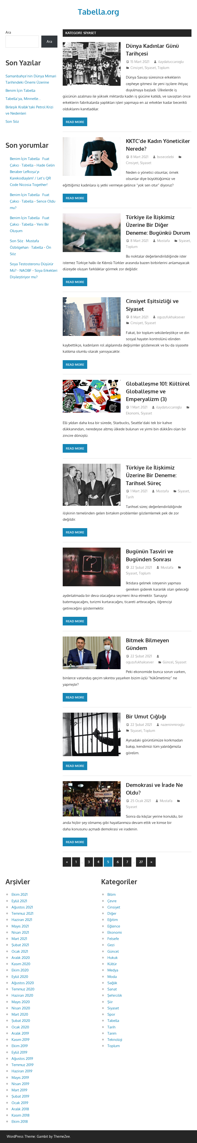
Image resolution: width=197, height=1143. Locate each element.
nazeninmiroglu (173, 725)
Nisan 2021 (20, 932)
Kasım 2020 (21, 964)
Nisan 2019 (20, 1083)
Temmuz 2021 (22, 913)
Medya (112, 970)
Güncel (168, 662)
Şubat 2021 (20, 945)
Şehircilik (114, 995)
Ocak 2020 (20, 1027)
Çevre (112, 901)
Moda (112, 976)
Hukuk (112, 957)
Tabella (113, 1020)
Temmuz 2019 (23, 1065)
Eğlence (113, 926)
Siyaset (150, 68)
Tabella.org (98, 12)
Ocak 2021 (20, 951)
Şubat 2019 (20, 1096)
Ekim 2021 (20, 894)
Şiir (110, 1002)
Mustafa (163, 241)
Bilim (111, 894)
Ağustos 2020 (23, 983)
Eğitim (112, 919)
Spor (111, 1014)
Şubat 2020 (21, 1020)
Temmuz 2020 (23, 989)
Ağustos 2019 (22, 1058)
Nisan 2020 (21, 1008)
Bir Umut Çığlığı (146, 716)
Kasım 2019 (21, 1039)
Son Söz (12, 121)
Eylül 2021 (19, 901)
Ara (8, 32)
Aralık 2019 (20, 1033)
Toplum (163, 68)
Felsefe (113, 938)
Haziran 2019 (22, 1071)
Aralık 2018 (20, 1109)
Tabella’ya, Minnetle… (23, 98)
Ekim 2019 (20, 1046)
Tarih (130, 497)
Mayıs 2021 (20, 926)
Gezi (111, 945)
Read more (75, 122)
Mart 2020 (20, 1014)
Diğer (111, 913)
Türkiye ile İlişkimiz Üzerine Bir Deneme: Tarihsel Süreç (151, 475)
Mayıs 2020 (21, 1002)
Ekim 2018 (20, 1121)
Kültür (112, 964)
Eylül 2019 (19, 1052)
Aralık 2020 (21, 957)
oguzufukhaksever (171, 317)
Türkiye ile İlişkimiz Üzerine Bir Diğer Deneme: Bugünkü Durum (158, 225)
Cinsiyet (136, 68)
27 (141, 862)
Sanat (112, 989)
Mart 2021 (19, 938)
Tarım (111, 1033)
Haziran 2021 (22, 919)
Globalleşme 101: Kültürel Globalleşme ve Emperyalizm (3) (158, 391)
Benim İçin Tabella (20, 90)
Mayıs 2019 (20, 1077)
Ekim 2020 (20, 970)
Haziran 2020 (22, 995)
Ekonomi (132, 413)
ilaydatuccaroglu (171, 62)
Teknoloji (114, 1039)
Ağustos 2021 (22, 907)
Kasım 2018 (21, 1115)
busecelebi (165, 157)
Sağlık (112, 983)
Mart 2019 (19, 1090)
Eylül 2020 (20, 976)
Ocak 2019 (20, 1102)
